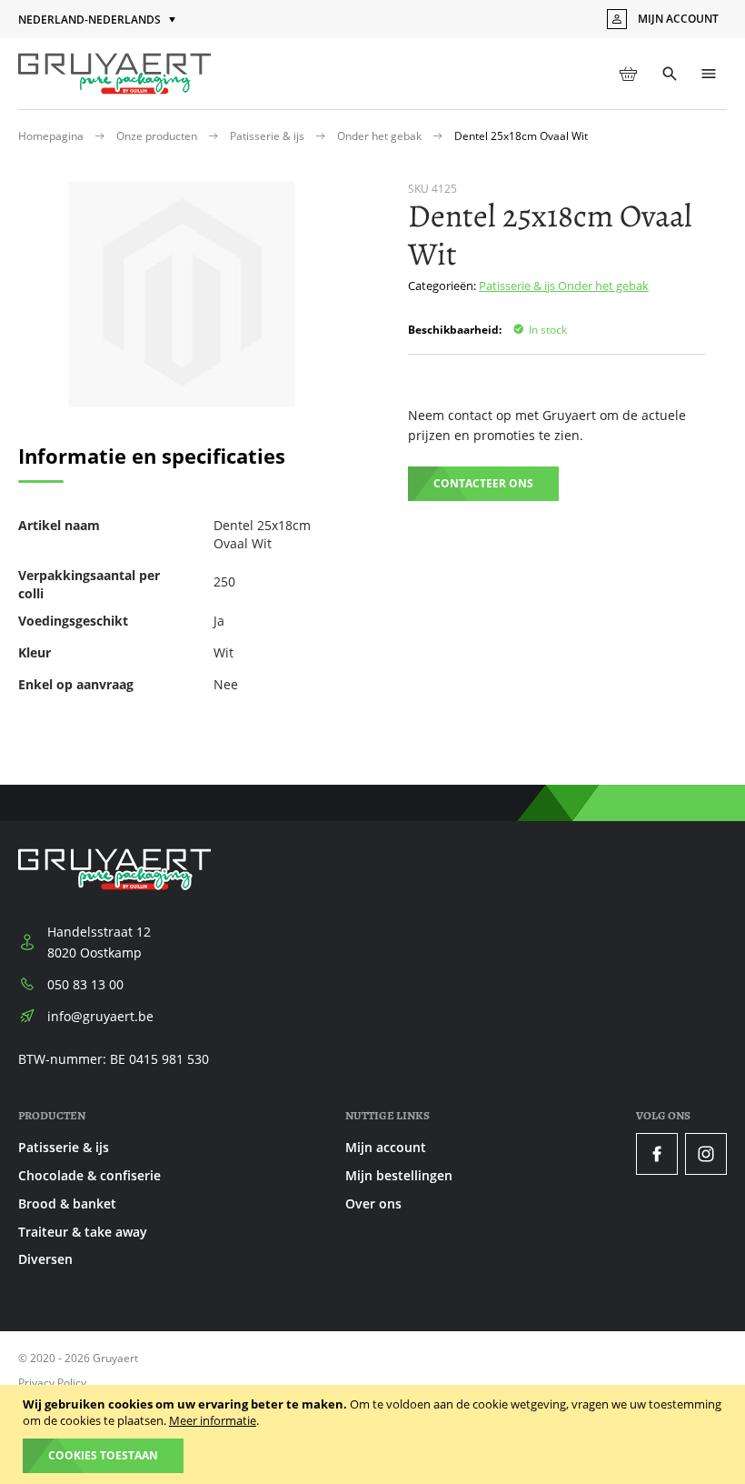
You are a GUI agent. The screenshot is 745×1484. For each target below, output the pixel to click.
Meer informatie (212, 1420)
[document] (375, 1434)
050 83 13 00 (85, 984)
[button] (98, 20)
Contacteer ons (483, 483)
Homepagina (52, 136)
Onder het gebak (380, 136)
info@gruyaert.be (100, 1016)
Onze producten (158, 136)
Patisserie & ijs (268, 136)
